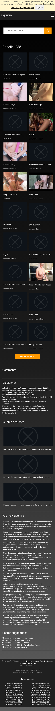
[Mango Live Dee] (41, 341)
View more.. (27, 356)
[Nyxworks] (15, 220)
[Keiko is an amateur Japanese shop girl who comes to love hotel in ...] (15, 70)
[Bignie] (15, 250)
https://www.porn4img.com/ (41, 703)
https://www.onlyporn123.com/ (40, 696)
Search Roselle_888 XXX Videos (17, 640)
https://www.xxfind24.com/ (14, 703)
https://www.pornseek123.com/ (41, 689)
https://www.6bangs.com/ (14, 687)
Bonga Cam (8, 314)
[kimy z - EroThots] (15, 190)
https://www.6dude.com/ (14, 689)
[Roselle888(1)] (15, 160)
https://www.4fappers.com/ (14, 684)
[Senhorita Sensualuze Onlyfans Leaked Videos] (41, 161)
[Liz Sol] (41, 131)
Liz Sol (31, 135)
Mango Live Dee (35, 345)
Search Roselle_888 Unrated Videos (18, 638)
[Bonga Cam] (15, 310)
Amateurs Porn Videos (12, 135)
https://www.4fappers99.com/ (14, 685)
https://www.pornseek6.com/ (41, 691)
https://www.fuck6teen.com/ (41, 687)
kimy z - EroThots (10, 194)
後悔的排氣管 (34, 74)
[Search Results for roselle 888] (15, 280)
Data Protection (46, 661)
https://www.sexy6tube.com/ (41, 685)
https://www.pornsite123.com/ (14, 692)
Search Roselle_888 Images (15, 647)
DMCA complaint (9, 413)
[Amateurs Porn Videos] (15, 130)
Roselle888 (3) (9, 104)
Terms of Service (32, 661)
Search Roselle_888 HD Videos (16, 643)
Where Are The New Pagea (40, 285)
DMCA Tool (31, 663)
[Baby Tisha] (41, 190)
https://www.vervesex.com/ (14, 696)
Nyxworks (7, 224)
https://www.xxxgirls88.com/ (41, 684)
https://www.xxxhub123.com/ (14, 699)
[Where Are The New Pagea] (41, 281)
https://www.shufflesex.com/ (14, 694)
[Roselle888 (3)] (15, 100)
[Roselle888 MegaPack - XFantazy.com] (41, 251)
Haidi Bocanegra (35, 105)
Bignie (5, 254)
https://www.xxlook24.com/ (14, 704)
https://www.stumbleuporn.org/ (41, 704)
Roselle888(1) (9, 164)
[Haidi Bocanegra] (41, 101)
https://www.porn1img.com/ (41, 697)
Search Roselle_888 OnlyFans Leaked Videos (22, 645)
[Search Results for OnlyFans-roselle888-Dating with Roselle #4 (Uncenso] (15, 340)
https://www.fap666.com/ (14, 691)
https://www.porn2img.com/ (41, 699)
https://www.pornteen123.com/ (41, 692)
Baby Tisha (33, 195)
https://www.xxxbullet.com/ (14, 697)
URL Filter (22, 663)
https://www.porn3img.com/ (41, 701)
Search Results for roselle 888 (15, 284)
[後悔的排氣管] (41, 70)
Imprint (22, 661)
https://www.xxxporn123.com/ (14, 701)
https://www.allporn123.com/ (41, 694)
